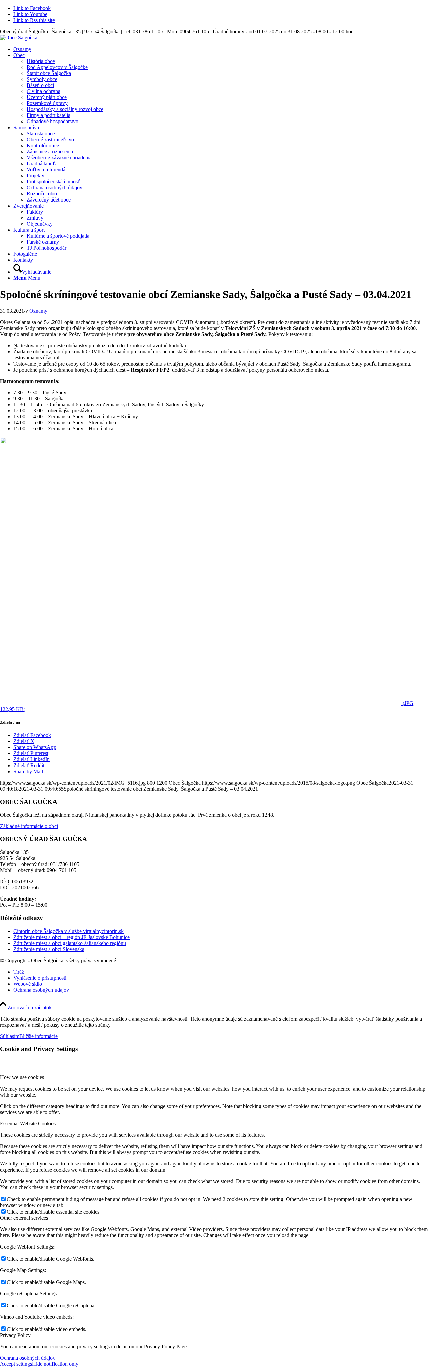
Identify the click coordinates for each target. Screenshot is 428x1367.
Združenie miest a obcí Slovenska (48, 949)
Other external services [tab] (24, 1218)
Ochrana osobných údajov (28, 1358)
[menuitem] (220, 49)
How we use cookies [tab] (22, 1077)
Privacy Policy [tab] (15, 1335)
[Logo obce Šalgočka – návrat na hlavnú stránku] (18, 38)
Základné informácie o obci (29, 826)
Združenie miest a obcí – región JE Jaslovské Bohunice (71, 937)
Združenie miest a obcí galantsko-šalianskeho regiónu (69, 943)
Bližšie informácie (38, 1036)
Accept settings (16, 1364)
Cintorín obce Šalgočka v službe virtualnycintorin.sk (68, 931)
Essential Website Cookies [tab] (28, 1123)
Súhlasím (9, 1036)
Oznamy (38, 311)
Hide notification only (55, 1364)
